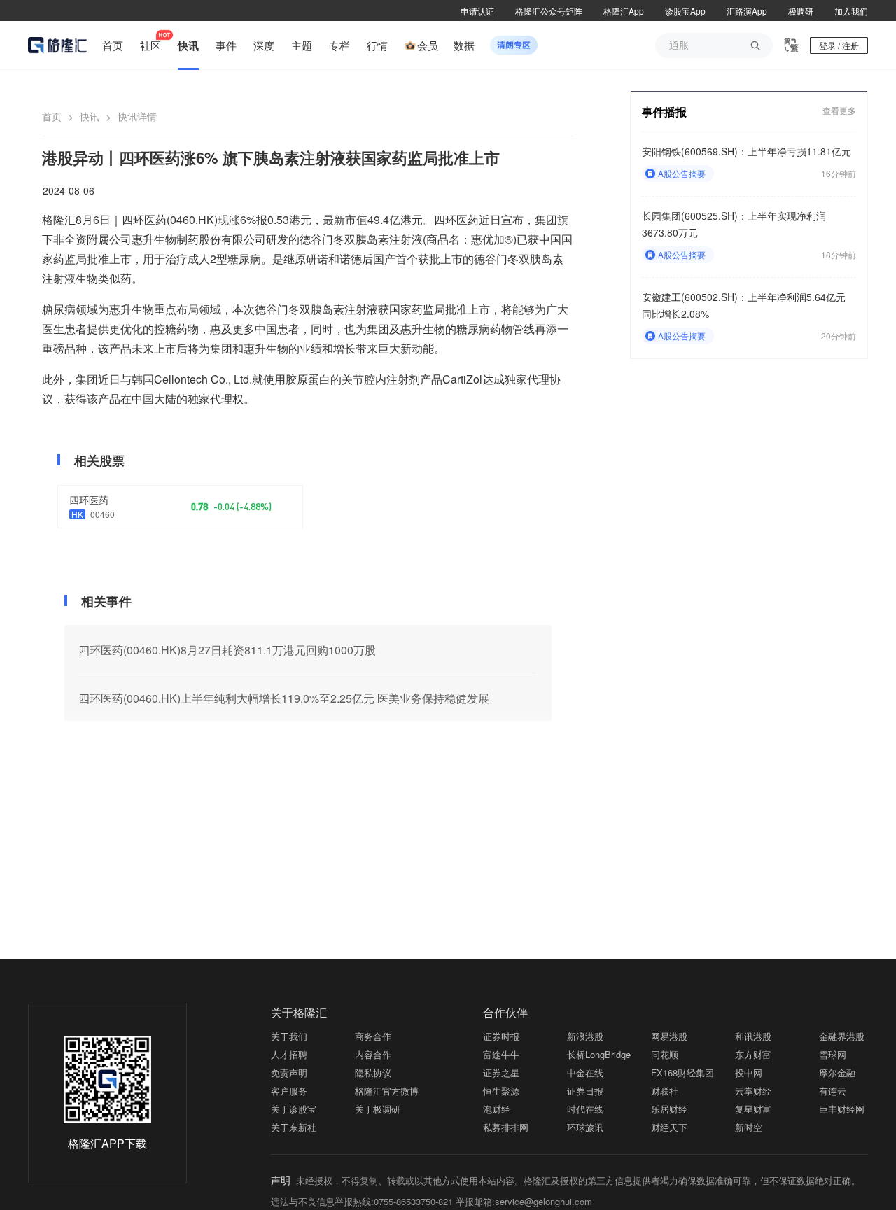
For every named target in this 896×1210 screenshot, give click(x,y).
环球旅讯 (585, 1127)
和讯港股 (753, 1036)
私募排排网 (505, 1127)
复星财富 (753, 1109)
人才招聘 (289, 1054)
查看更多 (839, 110)
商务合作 (373, 1036)
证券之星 (501, 1072)
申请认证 (477, 11)
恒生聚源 (501, 1090)
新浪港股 (585, 1036)
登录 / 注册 (839, 45)
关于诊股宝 (293, 1109)
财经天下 (669, 1127)
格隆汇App (623, 11)
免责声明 (289, 1072)
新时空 (748, 1127)
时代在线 (585, 1109)
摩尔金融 (837, 1072)
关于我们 (289, 1036)
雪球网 (832, 1054)
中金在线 (585, 1072)
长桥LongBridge (599, 1054)
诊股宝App (685, 11)
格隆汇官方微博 (387, 1090)
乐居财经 (669, 1109)
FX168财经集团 (682, 1072)
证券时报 (501, 1036)
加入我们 (851, 11)
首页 (52, 116)
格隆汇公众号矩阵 (548, 11)
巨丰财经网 (841, 1109)
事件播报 (664, 112)
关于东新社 (293, 1127)
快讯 (89, 116)
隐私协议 (373, 1072)
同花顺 (664, 1054)
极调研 (800, 11)
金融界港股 (841, 1036)
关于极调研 (377, 1109)
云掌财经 (753, 1090)
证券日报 (585, 1090)
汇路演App (747, 11)
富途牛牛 (501, 1054)
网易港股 (669, 1036)
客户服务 (289, 1090)
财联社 (664, 1090)
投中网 (748, 1072)
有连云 (832, 1090)
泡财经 (496, 1109)
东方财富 (753, 1054)
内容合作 (373, 1054)
